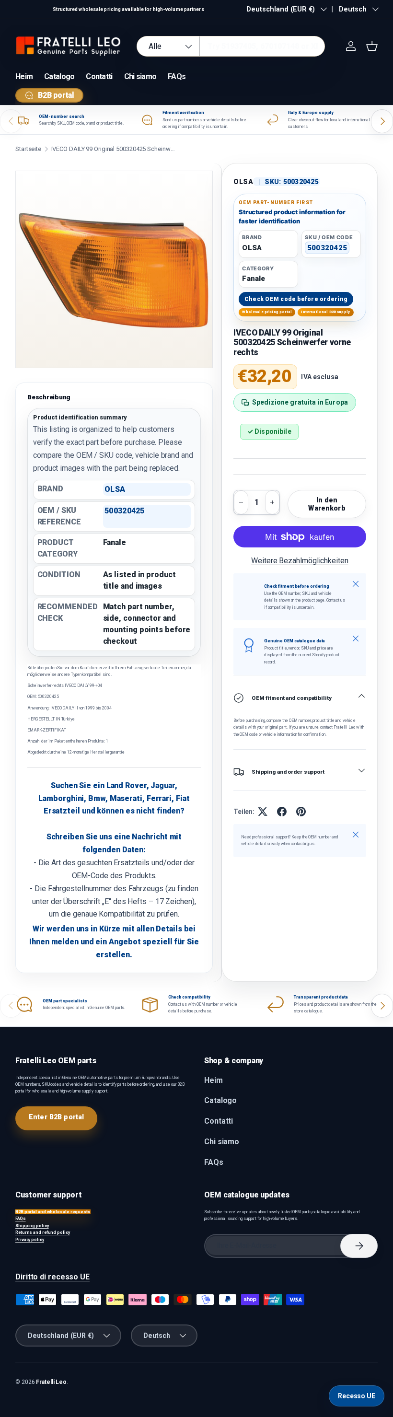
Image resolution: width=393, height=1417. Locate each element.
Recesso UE (356, 1396)
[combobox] (230, 46)
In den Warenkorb (326, 504)
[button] (371, 46)
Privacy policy (29, 1239)
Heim (24, 76)
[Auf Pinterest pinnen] (301, 811)
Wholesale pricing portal (267, 312)
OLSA (243, 182)
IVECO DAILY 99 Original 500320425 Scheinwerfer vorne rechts (113, 148)
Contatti (99, 76)
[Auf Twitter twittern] (262, 811)
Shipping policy (32, 1225)
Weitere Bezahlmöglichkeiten (299, 560)
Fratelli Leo (51, 1382)
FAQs (176, 76)
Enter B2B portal (56, 1117)
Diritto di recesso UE (52, 1276)
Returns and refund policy (42, 1232)
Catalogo (59, 76)
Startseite (28, 148)
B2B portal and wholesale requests (53, 1211)
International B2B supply (325, 312)
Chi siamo (140, 76)
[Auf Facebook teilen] (281, 811)
